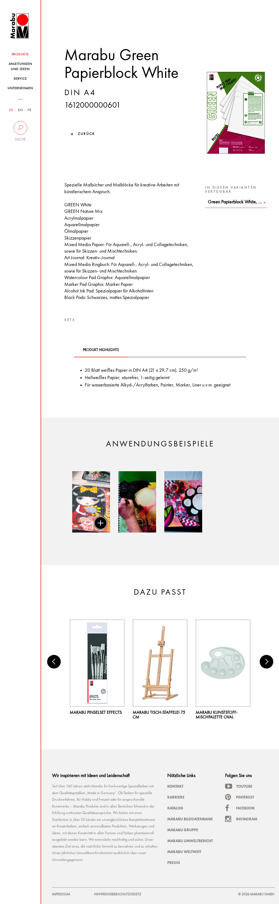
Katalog (175, 808)
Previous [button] (54, 662)
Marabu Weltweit (184, 851)
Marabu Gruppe (182, 829)
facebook (245, 808)
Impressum (61, 894)
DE (11, 110)
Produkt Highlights (101, 350)
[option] (91, 502)
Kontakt (175, 786)
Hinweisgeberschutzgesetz (117, 894)
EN (20, 110)
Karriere (175, 797)
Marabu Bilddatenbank (190, 819)
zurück (86, 134)
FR (30, 110)
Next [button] (266, 662)
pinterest (245, 797)
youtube (244, 786)
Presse (173, 862)
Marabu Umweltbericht (190, 840)
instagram (246, 819)
